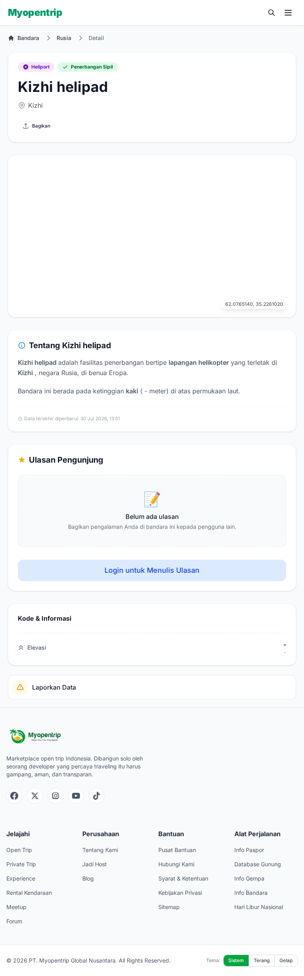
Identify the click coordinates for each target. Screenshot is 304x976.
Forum (14, 921)
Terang (262, 960)
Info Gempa (249, 878)
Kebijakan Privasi (180, 892)
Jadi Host (94, 864)
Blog (88, 878)
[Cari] (271, 13)
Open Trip (19, 849)
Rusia (64, 37)
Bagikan (41, 126)
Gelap (286, 960)
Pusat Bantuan (177, 849)
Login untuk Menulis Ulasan (152, 570)
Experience (20, 878)
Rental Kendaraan (29, 892)
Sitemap (169, 907)
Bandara (28, 37)
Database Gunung (257, 864)
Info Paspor (249, 849)
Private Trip (21, 864)
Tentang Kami (100, 849)
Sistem (236, 960)
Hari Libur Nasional (258, 907)
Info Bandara (251, 892)
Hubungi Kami (176, 864)
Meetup (16, 907)
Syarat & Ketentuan (183, 878)
